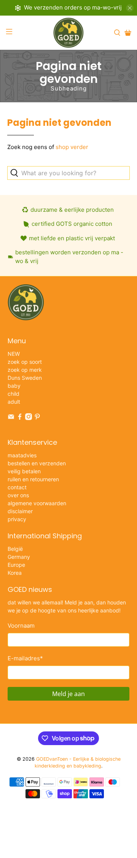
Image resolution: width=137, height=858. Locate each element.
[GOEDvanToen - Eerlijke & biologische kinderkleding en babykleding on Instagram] (28, 418)
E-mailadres (25, 658)
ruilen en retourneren (33, 479)
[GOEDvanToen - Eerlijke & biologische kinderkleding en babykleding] (68, 32)
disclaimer (20, 511)
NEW (14, 353)
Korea (15, 572)
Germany (19, 556)
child (13, 393)
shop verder (72, 147)
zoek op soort (25, 361)
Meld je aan (68, 694)
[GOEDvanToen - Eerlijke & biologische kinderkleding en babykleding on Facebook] (19, 418)
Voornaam (21, 625)
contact (17, 487)
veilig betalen (24, 471)
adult (14, 401)
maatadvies (22, 455)
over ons (18, 495)
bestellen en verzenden (37, 463)
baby (14, 385)
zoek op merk (25, 369)
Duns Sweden (25, 377)
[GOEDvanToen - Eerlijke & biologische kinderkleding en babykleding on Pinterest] (37, 418)
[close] (130, 8)
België (15, 549)
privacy (17, 519)
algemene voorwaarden (37, 503)
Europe (16, 564)
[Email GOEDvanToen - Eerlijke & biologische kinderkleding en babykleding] (11, 418)
